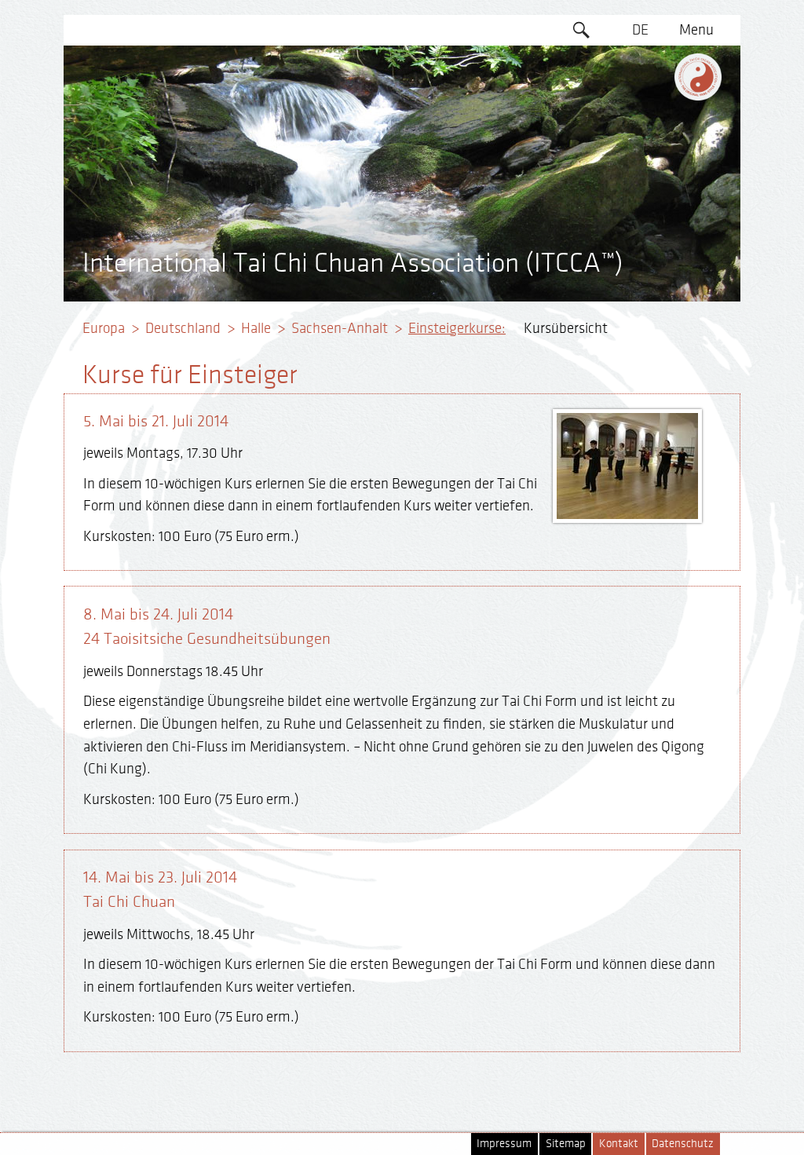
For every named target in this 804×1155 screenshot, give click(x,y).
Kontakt (618, 1143)
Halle (256, 328)
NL (640, 211)
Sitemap (566, 1143)
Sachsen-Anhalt (339, 328)
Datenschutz (683, 1143)
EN (640, 60)
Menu (696, 30)
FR (640, 120)
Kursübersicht (566, 328)
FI (640, 151)
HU (640, 241)
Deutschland (183, 328)
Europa (103, 328)
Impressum (504, 1143)
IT (640, 180)
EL (640, 90)
